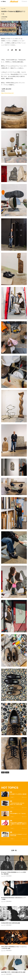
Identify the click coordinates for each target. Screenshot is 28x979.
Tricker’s (7, 772)
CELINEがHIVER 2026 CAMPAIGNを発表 (10, 923)
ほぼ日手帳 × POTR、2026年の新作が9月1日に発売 (13, 972)
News (12, 797)
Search (25, 1)
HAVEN (3, 772)
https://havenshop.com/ (7, 93)
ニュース (3, 8)
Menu (4, 1)
